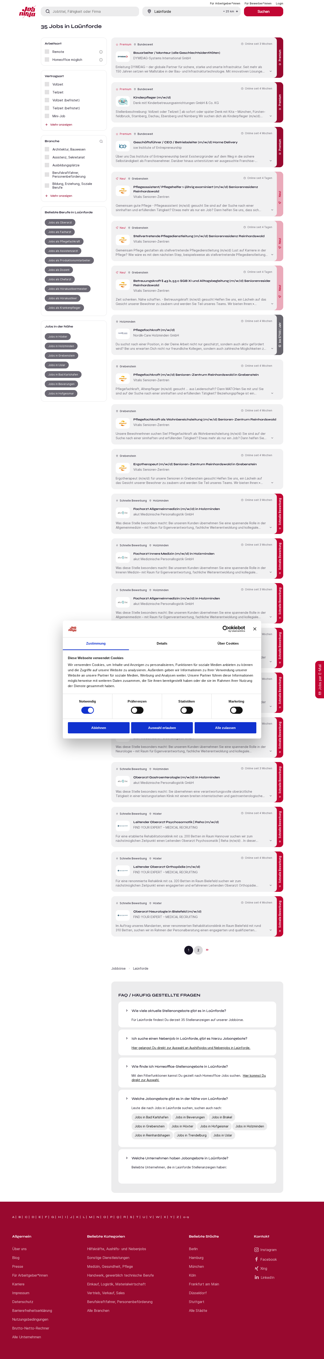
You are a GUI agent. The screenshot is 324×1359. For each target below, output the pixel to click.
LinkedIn (267, 1277)
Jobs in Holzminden (61, 346)
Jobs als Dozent (58, 269)
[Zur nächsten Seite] (207, 949)
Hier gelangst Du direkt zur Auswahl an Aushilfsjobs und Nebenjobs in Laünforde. (191, 1048)
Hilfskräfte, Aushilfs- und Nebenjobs (116, 1249)
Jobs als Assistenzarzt (63, 251)
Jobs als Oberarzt (60, 222)
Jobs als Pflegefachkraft (64, 241)
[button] (101, 52)
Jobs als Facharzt (59, 232)
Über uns (19, 1249)
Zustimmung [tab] (96, 643)
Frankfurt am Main (204, 1284)
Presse (17, 1266)
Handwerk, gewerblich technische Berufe (120, 1275)
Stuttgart (196, 1302)
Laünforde (140, 968)
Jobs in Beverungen (61, 384)
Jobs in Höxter (57, 336)
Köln (192, 1275)
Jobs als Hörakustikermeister (67, 288)
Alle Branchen (98, 1310)
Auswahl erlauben (162, 728)
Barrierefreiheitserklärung (32, 1310)
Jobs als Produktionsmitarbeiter (69, 260)
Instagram (268, 1249)
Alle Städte (198, 1310)
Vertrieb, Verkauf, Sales (106, 1293)
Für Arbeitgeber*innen (30, 1275)
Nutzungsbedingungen (30, 1319)
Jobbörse (118, 968)
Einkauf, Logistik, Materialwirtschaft (116, 1284)
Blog (15, 1257)
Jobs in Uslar (56, 365)
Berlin (193, 1249)
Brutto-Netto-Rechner (30, 1328)
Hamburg (196, 1257)
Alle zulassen (225, 728)
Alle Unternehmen (26, 1337)
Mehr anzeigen (61, 124)
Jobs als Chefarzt (59, 279)
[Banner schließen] (254, 628)
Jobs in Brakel (222, 1117)
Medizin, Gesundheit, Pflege (110, 1266)
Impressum (20, 1293)
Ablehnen (98, 728)
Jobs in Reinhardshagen (152, 1135)
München (196, 1266)
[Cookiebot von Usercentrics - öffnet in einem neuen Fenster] (226, 629)
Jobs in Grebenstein (61, 355)
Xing (263, 1268)
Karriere (18, 1284)
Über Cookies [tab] (228, 643)
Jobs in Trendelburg (192, 1135)
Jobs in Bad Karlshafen (63, 374)
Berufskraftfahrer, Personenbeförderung (120, 1302)
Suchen (264, 11)
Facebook (268, 1259)
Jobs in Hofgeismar (61, 393)
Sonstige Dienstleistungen (108, 1257)
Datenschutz (22, 1302)
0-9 (186, 1217)
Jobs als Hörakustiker (62, 298)
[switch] (137, 710)
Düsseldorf (198, 1293)
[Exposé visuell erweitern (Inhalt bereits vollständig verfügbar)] (270, 71)
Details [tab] (162, 643)
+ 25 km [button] (228, 11)
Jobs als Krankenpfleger (64, 307)
